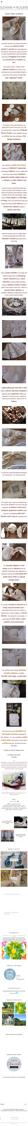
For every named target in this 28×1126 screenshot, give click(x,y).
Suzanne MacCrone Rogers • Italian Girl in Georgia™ (15, 1122)
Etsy (23, 805)
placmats (15, 808)
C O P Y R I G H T (14, 1119)
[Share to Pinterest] (15, 801)
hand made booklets (7, 806)
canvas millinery (15, 804)
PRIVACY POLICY (14, 1117)
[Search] (25, 1104)
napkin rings (17, 806)
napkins (23, 806)
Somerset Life (22, 808)
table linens (8, 809)
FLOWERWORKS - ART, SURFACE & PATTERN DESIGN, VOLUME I (14, 936)
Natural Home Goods (7, 808)
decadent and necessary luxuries (12, 805)
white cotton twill (18, 809)
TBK (16, 1123)
